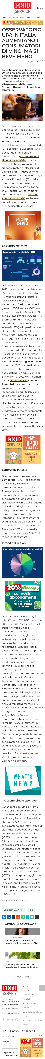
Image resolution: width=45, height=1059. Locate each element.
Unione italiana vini (13, 910)
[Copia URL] (37, 917)
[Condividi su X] (13, 917)
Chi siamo (27, 990)
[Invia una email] (32, 917)
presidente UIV (18, 380)
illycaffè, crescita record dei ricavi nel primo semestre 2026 (21, 941)
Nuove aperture (19, 17)
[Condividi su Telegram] (27, 917)
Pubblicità (27, 999)
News (5, 1031)
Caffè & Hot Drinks (14, 937)
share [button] (41, 61)
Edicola (26, 1016)
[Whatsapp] (16, 1019)
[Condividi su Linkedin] (9, 917)
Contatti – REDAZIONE (32, 995)
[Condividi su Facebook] (4, 917)
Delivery (14, 1031)
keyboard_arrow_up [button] (42, 987)
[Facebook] (3, 1019)
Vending (6, 1041)
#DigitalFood (8, 1036)
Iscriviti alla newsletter (32, 1012)
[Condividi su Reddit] (18, 917)
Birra (8, 961)
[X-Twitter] (12, 1019)
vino (31, 910)
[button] (4, 8)
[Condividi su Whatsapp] (23, 917)
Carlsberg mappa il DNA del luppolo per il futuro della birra (21, 965)
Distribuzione (28, 1031)
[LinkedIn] (8, 1019)
